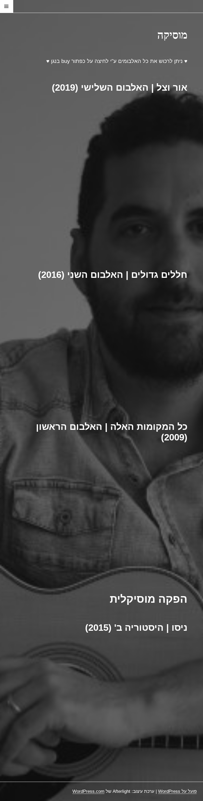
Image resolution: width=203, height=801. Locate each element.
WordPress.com (88, 791)
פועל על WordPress (177, 791)
